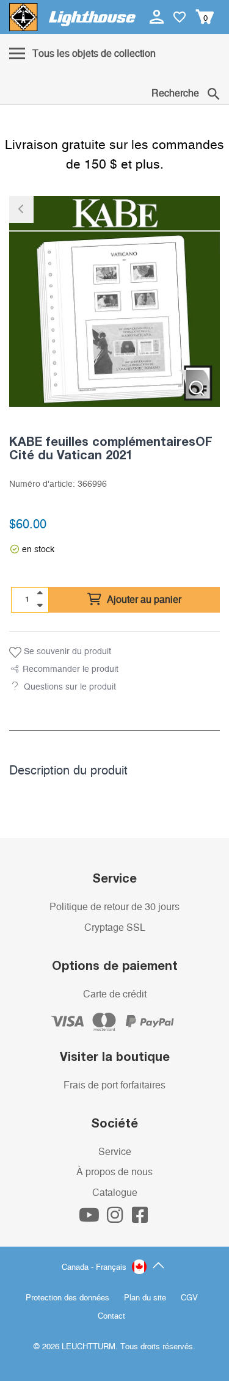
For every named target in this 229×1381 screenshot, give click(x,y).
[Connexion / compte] (158, 16)
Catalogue (114, 1193)
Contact (111, 1317)
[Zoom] (197, 388)
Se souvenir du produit (66, 651)
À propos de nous (114, 1172)
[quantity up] (39, 593)
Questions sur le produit (70, 687)
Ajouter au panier (142, 600)
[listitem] (114, 301)
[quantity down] (39, 605)
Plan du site (145, 1298)
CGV (189, 1298)
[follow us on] (90, 1218)
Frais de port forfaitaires (114, 1085)
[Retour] (21, 209)
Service (114, 1152)
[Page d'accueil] (72, 17)
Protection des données (67, 1298)
